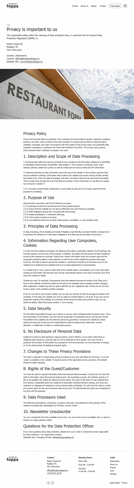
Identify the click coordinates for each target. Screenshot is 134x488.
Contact (103, 6)
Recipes (113, 474)
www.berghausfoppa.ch (31, 61)
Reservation (115, 6)
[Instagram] (48, 482)
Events (75, 6)
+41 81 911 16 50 (54, 473)
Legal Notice (115, 482)
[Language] (125, 6)
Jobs (112, 470)
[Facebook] (52, 482)
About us (84, 6)
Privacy (124, 482)
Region (94, 6)
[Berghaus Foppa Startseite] (12, 6)
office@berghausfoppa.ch (27, 58)
